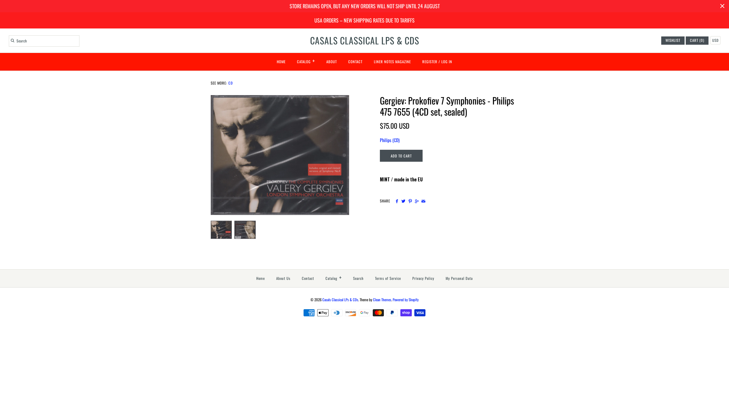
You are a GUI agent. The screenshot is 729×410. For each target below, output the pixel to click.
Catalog (306, 60)
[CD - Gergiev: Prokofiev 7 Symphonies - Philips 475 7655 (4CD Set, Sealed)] (280, 98)
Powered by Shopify (406, 299)
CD (230, 83)
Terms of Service (388, 278)
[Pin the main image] (410, 201)
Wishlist (672, 40)
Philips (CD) (390, 140)
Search (358, 278)
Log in (446, 61)
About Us (283, 278)
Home (281, 61)
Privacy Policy (423, 278)
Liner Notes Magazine (392, 61)
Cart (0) (697, 40)
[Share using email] (423, 201)
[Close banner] (722, 6)
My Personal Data (459, 278)
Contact (355, 61)
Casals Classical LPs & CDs (340, 299)
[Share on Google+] (416, 201)
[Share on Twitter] (403, 201)
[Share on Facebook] (397, 201)
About (331, 61)
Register (429, 61)
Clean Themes (382, 299)
